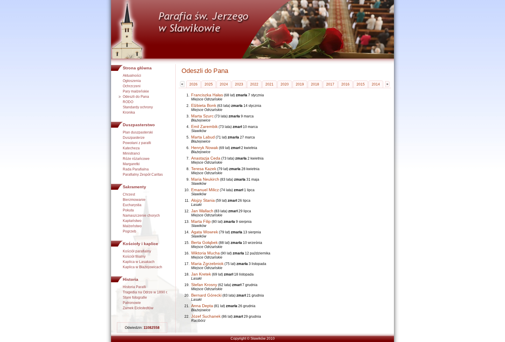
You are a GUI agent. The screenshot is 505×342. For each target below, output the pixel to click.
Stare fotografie (135, 297)
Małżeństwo (132, 226)
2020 (285, 84)
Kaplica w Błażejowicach (142, 267)
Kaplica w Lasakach (139, 262)
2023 (239, 84)
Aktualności (132, 75)
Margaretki (131, 164)
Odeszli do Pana (136, 97)
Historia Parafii (134, 287)
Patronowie (132, 303)
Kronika (129, 112)
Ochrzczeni (132, 86)
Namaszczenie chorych (141, 215)
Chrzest (129, 194)
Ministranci (131, 153)
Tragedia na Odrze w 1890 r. (145, 292)
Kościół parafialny (137, 251)
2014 (376, 84)
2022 (254, 84)
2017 (330, 84)
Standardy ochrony (138, 107)
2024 (224, 84)
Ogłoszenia (132, 81)
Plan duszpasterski (138, 132)
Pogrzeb (129, 231)
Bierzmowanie (134, 200)
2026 (193, 84)
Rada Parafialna (136, 169)
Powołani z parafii (137, 143)
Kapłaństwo (132, 221)
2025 (209, 84)
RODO (128, 102)
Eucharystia (132, 205)
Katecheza (131, 148)
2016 (345, 84)
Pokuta (128, 210)
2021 (269, 84)
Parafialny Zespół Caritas (143, 174)
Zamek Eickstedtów (138, 308)
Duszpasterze (134, 138)
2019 (300, 84)
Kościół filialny (134, 256)
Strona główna (137, 68)
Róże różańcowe (136, 159)
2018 (315, 84)
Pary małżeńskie (136, 91)
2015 (361, 84)
